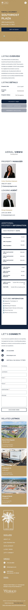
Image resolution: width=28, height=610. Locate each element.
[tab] (14, 101)
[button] (22, 3)
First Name (4, 366)
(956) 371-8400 (6, 183)
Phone (3, 383)
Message (3, 395)
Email (3, 377)
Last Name (4, 371)
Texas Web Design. (18, 603)
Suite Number (5, 389)
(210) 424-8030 (6, 212)
